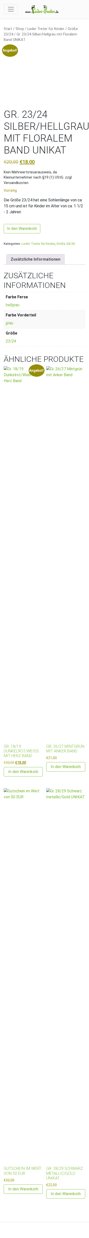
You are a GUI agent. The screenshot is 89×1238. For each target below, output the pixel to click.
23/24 (11, 341)
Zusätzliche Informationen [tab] (35, 259)
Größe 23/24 (65, 244)
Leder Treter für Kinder (45, 29)
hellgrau (13, 305)
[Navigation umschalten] (11, 9)
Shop (20, 29)
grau (9, 323)
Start (8, 29)
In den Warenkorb (22, 228)
